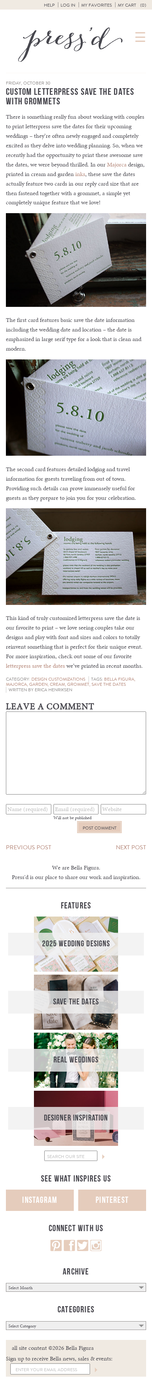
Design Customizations (58, 679)
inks (80, 174)
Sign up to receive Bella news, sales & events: (59, 1358)
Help (49, 5)
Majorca (117, 164)
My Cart (132, 5)
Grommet (78, 684)
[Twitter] (83, 1249)
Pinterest (112, 1200)
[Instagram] (96, 1249)
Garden (38, 684)
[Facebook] (69, 1249)
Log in (68, 5)
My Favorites (96, 5)
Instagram (39, 1200)
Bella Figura (119, 679)
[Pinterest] (56, 1249)
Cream (57, 684)
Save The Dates (108, 684)
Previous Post (28, 847)
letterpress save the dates (35, 665)
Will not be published (72, 817)
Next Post (131, 847)
